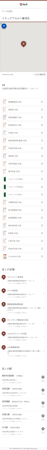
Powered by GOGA (7, 74)
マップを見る (7, 11)
